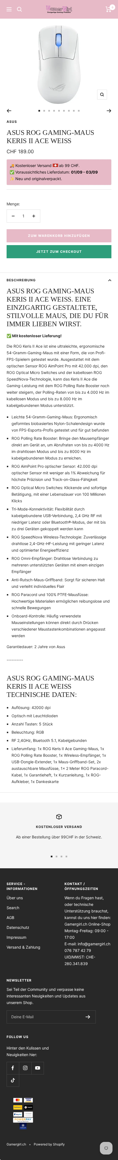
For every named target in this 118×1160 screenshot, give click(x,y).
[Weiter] (109, 111)
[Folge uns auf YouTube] (37, 1068)
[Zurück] (9, 111)
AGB (10, 917)
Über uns (15, 897)
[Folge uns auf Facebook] (13, 1068)
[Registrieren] (88, 1017)
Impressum (16, 937)
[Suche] (19, 9)
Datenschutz (18, 927)
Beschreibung (21, 280)
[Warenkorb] (108, 9)
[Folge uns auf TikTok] (13, 1080)
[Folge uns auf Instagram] (25, 1068)
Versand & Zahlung (23, 947)
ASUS (12, 122)
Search (13, 907)
